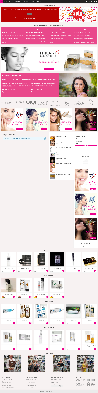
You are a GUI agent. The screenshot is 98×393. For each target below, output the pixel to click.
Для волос (33, 1)
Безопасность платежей (31, 384)
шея (77, 143)
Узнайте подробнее (49, 69)
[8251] (14, 271)
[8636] (47, 297)
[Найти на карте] (54, 386)
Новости (76, 152)
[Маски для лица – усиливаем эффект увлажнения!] (61, 165)
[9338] (14, 323)
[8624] (14, 297)
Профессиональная (16, 1)
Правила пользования (31, 385)
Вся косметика (7, 1)
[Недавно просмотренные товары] (92, 1)
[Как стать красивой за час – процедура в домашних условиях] (61, 170)
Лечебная (39, 1)
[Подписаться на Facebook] (59, 386)
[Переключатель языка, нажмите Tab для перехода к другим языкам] (86, 1)
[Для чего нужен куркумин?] (61, 138)
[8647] (95, 271)
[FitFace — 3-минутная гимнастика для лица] (61, 149)
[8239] (79, 271)
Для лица (23, 1)
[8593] (30, 271)
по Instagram (35, 91)
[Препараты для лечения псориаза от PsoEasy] (61, 154)
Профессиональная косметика (8, 381)
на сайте (40, 89)
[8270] (63, 271)
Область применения (80, 136)
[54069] (30, 349)
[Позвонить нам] (52, 386)
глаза (77, 140)
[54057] (95, 349)
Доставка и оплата (30, 381)
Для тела (28, 1)
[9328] (95, 323)
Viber (14, 89)
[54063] (63, 349)
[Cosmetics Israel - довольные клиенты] (12, 364)
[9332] (79, 323)
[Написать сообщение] (57, 386)
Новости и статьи (30, 387)
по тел (6, 89)
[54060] (79, 349)
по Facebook (7, 91)
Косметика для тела (6, 384)
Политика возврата (30, 382)
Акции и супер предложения (8, 387)
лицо (77, 138)
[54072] (14, 349)
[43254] (47, 323)
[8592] (47, 271)
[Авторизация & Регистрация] (89, 1)
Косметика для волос (6, 385)
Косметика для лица (6, 382)
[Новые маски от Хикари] (61, 160)
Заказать (30, 13)
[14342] (30, 297)
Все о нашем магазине (31, 379)
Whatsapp (10, 89)
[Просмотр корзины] (94, 1)
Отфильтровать (85, 145)
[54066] (47, 349)
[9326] (30, 323)
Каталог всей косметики (7, 379)
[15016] (63, 297)
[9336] (63, 323)
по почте (34, 89)
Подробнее (19, 129)
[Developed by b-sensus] (56, 391)
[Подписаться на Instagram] (61, 386)
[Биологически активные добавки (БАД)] (61, 176)
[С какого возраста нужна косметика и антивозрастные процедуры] (61, 143)
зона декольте (79, 141)
